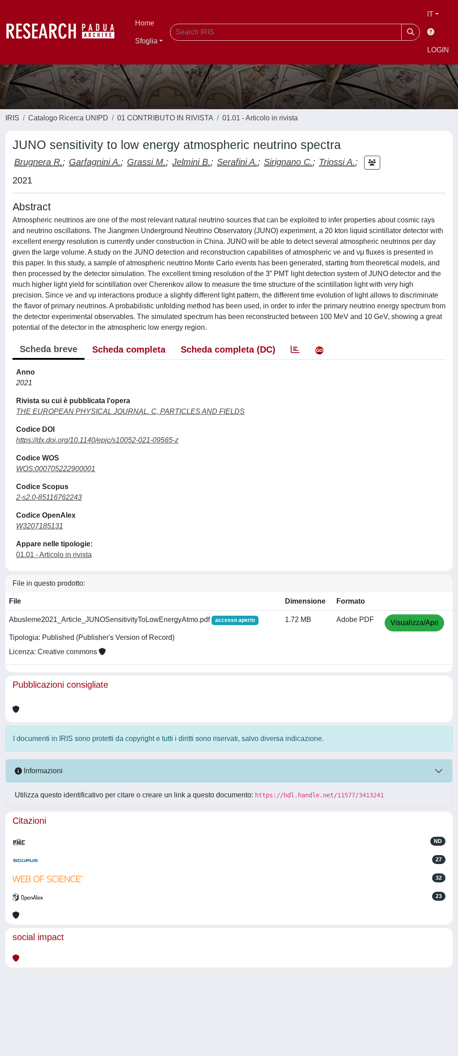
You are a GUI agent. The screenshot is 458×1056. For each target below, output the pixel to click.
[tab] (295, 349)
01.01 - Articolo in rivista (260, 118)
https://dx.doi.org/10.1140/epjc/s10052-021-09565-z (97, 440)
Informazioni (42, 771)
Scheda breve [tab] (48, 349)
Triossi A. (337, 162)
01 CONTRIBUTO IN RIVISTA (165, 118)
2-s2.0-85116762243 (49, 497)
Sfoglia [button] (146, 41)
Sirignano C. (288, 162)
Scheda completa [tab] (128, 349)
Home (144, 23)
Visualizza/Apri (414, 622)
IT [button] (430, 14)
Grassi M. (146, 162)
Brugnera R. (38, 162)
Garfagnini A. (95, 162)
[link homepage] (64, 32)
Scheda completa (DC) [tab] (228, 349)
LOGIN (438, 50)
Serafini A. (237, 162)
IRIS (12, 118)
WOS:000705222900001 (55, 469)
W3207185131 (39, 526)
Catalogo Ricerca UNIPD (68, 118)
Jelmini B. (191, 162)
